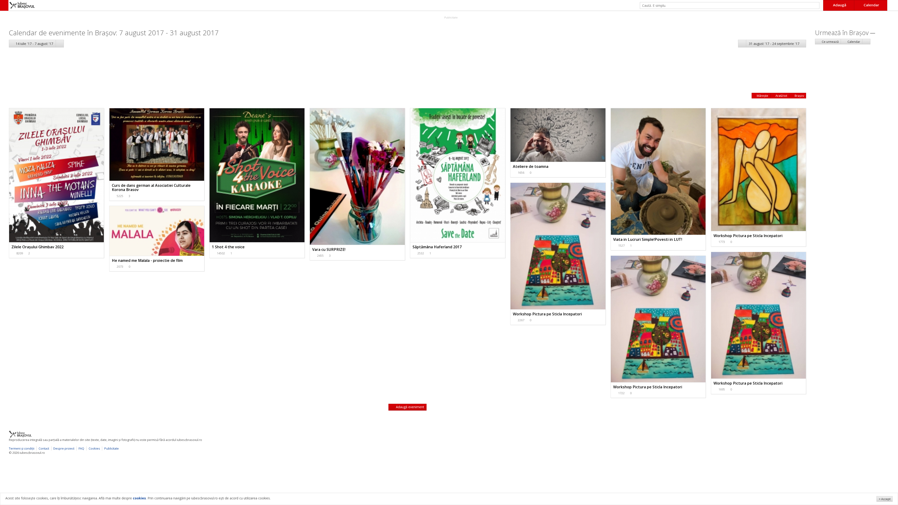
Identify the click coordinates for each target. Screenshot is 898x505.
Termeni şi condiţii (21, 448)
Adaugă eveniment (409, 407)
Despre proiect (63, 448)
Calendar (853, 42)
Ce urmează (830, 42)
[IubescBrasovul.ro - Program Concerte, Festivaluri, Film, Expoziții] (4, 5)
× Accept (885, 499)
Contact (44, 448)
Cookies (94, 448)
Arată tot (781, 96)
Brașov (799, 96)
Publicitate (451, 17)
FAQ (81, 448)
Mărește (762, 96)
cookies (139, 498)
